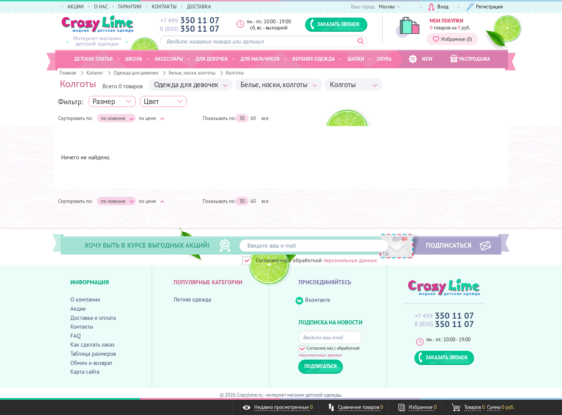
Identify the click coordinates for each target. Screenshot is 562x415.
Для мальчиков (260, 58)
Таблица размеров (93, 353)
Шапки (356, 58)
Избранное (456, 39)
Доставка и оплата (93, 317)
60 (253, 118)
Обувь (384, 58)
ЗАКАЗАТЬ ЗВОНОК (338, 24)
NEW (427, 58)
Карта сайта (84, 371)
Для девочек (212, 58)
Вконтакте (317, 299)
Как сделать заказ (92, 344)
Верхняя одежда (313, 58)
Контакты (81, 326)
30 (242, 118)
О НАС (101, 6)
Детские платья (93, 58)
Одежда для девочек (136, 72)
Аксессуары (169, 58)
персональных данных (350, 260)
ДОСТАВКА (199, 6)
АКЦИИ (75, 6)
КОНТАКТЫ (164, 6)
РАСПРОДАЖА (474, 58)
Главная (68, 72)
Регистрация (489, 6)
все (265, 118)
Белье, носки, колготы (192, 72)
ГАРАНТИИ (129, 6)
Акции (78, 308)
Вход (442, 6)
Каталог (94, 72)
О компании (85, 299)
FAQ (75, 335)
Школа (133, 58)
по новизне (113, 118)
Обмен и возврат (91, 362)
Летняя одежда (192, 299)
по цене (147, 118)
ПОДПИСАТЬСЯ (448, 245)
